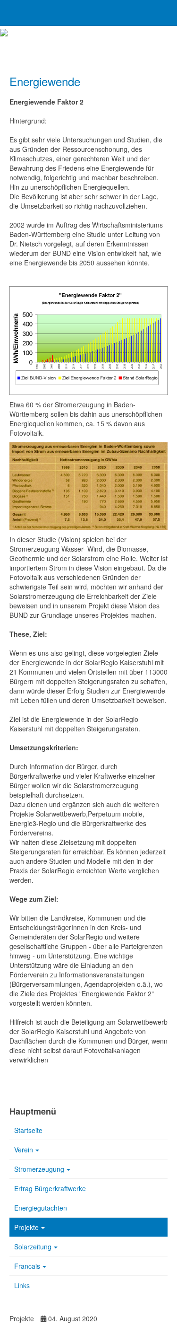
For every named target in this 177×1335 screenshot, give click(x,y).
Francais (27, 1266)
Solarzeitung (32, 1246)
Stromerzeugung (39, 1169)
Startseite (28, 1130)
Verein (23, 1149)
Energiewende (44, 81)
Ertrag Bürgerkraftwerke (50, 1188)
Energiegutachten (40, 1207)
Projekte (26, 1227)
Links (22, 1285)
